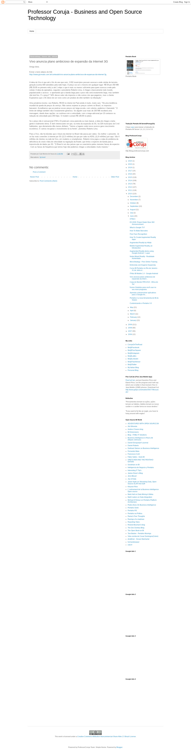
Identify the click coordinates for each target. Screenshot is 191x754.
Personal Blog (133, 370)
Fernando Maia (133, 451)
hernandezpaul (133, 542)
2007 (130, 331)
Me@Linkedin (133, 359)
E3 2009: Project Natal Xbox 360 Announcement (142, 223)
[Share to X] (78, 154)
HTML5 (132, 219)
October (133, 203)
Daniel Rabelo (133, 445)
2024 (130, 161)
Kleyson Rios (133, 487)
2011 (130, 190)
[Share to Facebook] (80, 154)
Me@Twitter (132, 365)
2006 (130, 334)
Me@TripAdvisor (134, 362)
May (132, 307)
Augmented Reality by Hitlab (140, 243)
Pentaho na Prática (135, 513)
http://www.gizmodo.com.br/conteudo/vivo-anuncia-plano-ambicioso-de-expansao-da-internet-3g (67, 74)
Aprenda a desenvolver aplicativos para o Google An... (143, 294)
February (133, 317)
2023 (130, 164)
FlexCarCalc (130, 380)
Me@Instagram (133, 353)
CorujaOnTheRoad (135, 345)
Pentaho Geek (133, 508)
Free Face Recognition (138, 234)
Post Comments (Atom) (48, 181)
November (134, 200)
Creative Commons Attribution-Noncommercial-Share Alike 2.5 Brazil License (106, 736)
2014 (130, 181)
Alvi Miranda (132, 426)
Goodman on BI (134, 465)
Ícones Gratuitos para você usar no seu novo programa (143, 288)
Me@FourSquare (134, 350)
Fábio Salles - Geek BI (136, 457)
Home (32, 31)
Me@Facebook (133, 347)
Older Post (115, 177)
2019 (130, 168)
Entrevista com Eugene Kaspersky (143, 265)
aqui (132, 127)
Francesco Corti (134, 454)
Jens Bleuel (132, 476)
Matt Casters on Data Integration (140, 497)
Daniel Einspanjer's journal (138, 443)
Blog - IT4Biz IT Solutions (137, 435)
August (133, 210)
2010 (130, 194)
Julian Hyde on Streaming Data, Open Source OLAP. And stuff (142, 483)
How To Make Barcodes (139, 231)
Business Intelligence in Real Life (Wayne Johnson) (140, 439)
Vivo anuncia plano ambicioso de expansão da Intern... (142, 278)
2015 (130, 177)
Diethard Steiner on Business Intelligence (143, 448)
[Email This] (72, 154)
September (134, 206)
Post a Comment (39, 172)
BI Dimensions (133, 432)
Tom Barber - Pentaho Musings (139, 533)
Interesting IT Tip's (134, 470)
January (133, 320)
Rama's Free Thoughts (136, 516)
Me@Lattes (132, 356)
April (132, 311)
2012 (130, 187)
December (134, 196)
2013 (130, 184)
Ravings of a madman (136, 519)
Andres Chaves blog (135, 429)
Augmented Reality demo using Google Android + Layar (142, 252)
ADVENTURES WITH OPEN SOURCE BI (143, 424)
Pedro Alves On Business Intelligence (142, 505)
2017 (130, 171)
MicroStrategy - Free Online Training (143, 262)
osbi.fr (130, 545)
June (132, 216)
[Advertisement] (95, 43)
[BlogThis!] (75, 154)
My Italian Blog (133, 367)
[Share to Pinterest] (83, 154)
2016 (130, 174)
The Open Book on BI (136, 531)
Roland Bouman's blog (136, 525)
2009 (130, 325)
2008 (130, 328)
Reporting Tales (134, 522)
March (132, 314)
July (132, 213)
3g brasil (42, 157)
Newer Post (34, 177)
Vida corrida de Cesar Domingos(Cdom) (143, 536)
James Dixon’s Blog (135, 473)
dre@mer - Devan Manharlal (138, 539)
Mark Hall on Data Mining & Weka (140, 494)
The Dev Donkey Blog (136, 528)
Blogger (119, 747)
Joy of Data (132, 479)
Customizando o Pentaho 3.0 (141, 303)
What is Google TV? (137, 227)
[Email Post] (68, 154)
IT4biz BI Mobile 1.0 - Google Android (144, 273)
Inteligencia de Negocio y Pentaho (141, 467)
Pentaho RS (132, 511)
